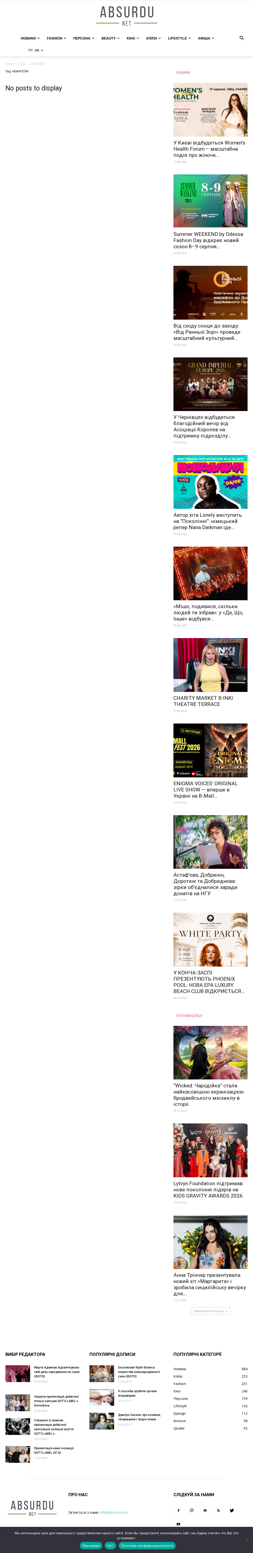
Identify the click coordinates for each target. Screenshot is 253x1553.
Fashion (54, 38)
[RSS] (218, 1511)
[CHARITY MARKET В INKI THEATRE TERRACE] (210, 665)
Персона (81, 38)
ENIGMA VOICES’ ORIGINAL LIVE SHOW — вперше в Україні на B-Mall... (205, 790)
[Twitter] (232, 1511)
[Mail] (205, 1511)
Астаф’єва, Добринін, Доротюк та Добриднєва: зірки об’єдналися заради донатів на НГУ (205, 884)
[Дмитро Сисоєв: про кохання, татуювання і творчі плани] (101, 1421)
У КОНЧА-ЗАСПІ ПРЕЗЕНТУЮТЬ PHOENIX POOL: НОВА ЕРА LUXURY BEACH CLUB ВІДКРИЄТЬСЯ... (209, 982)
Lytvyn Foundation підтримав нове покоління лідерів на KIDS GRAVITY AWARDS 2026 (208, 1189)
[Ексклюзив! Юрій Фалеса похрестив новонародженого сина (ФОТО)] (101, 1373)
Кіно (131, 38)
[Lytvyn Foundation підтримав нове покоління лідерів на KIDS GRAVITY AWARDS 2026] (210, 1150)
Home (9, 64)
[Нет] (246, 1539)
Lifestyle (177, 38)
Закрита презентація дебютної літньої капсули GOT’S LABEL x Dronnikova (56, 1401)
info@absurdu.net (114, 1512)
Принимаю (91, 1546)
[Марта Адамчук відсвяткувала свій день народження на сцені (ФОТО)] (17, 1373)
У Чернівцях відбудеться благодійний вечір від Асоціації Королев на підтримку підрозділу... (204, 426)
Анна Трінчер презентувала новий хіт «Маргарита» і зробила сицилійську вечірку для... (209, 1284)
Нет (110, 1546)
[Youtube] (178, 1524)
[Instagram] (192, 1511)
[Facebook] (178, 1511)
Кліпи (151, 38)
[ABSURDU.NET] (126, 16)
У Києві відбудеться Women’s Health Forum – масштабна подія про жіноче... (209, 149)
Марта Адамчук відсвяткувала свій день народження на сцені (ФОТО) (57, 1372)
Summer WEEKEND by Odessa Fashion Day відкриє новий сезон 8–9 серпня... (208, 240)
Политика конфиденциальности (147, 1546)
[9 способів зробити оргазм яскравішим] (101, 1397)
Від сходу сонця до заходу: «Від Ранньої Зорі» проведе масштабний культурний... (206, 332)
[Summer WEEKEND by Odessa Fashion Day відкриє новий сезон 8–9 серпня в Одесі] (210, 201)
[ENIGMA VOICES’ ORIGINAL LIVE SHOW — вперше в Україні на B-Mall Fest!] (210, 750)
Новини (28, 38)
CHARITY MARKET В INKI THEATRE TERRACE (203, 701)
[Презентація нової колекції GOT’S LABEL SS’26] (17, 1454)
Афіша (204, 38)
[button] (242, 38)
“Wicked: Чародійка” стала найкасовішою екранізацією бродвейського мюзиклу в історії (208, 1095)
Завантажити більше (208, 1311)
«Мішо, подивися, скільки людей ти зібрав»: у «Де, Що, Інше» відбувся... (208, 612)
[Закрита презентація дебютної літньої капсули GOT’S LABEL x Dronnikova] (17, 1402)
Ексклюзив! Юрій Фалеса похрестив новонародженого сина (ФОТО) (139, 1372)
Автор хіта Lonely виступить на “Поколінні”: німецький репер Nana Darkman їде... (207, 521)
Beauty (109, 38)
